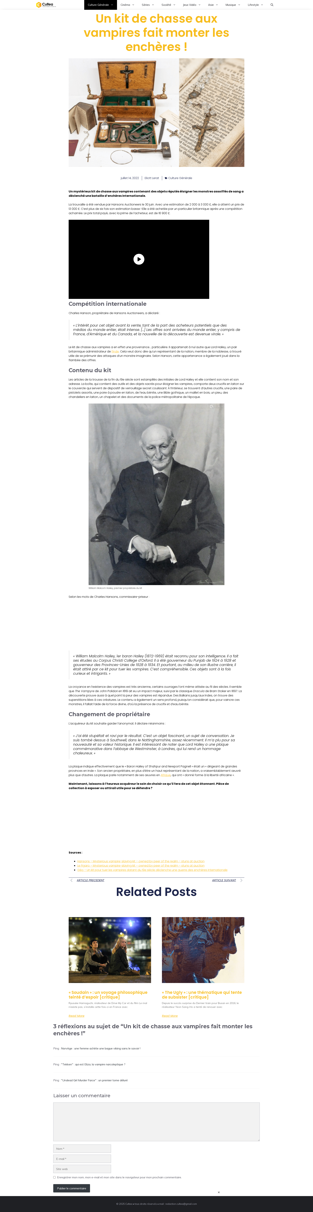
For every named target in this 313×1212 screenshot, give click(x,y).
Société (166, 5)
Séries (146, 5)
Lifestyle (253, 5)
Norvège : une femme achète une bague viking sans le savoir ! (100, 1048)
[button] (272, 5)
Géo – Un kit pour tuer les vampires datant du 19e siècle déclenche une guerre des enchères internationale (152, 870)
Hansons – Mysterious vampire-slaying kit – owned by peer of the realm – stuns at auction (141, 861)
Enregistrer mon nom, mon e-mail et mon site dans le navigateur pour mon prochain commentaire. (119, 1177)
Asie (211, 5)
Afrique (166, 775)
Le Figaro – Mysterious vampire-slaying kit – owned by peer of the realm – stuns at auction (141, 866)
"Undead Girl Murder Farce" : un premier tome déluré (94, 1080)
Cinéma (125, 5)
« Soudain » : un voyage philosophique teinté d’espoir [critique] (108, 995)
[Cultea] (46, 5)
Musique (231, 5)
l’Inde (115, 351)
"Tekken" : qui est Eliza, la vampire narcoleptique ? (93, 1064)
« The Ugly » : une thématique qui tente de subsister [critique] (202, 995)
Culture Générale (98, 5)
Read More (76, 1015)
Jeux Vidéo (189, 5)
